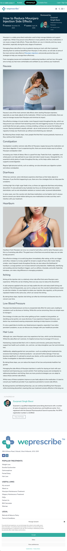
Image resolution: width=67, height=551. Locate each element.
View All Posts (19, 417)
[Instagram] (6, 455)
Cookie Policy (29, 548)
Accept (33, 535)
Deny (33, 540)
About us (5, 488)
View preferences (33, 544)
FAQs (4, 497)
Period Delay (6, 473)
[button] (64, 522)
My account (6, 485)
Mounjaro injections (31, 53)
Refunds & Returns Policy (10, 515)
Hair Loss (5, 476)
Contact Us (5, 500)
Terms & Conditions (8, 518)
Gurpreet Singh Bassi (55, 18)
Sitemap (5, 506)
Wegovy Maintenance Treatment (13, 494)
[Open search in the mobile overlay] (59, 9)
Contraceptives (7, 470)
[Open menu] (56, 9)
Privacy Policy (36, 548)
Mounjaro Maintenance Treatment (13, 491)
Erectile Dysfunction (9, 467)
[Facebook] (3, 455)
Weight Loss (6, 465)
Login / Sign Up (62, 3)
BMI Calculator (7, 503)
